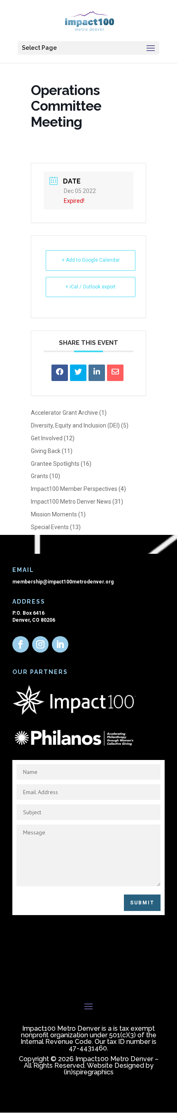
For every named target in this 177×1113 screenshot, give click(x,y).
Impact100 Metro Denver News (71, 501)
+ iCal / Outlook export (90, 287)
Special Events (50, 527)
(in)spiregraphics (89, 1072)
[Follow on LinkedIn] (60, 644)
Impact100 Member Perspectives (74, 489)
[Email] (115, 373)
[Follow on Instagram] (40, 644)
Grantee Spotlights (55, 463)
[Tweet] (78, 373)
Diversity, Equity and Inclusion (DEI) (75, 425)
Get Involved (47, 438)
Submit (142, 903)
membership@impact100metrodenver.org (63, 582)
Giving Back (46, 451)
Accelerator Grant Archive (64, 412)
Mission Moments (54, 514)
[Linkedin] (96, 373)
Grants (39, 476)
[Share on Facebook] (59, 373)
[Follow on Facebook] (20, 644)
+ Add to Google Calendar (91, 260)
